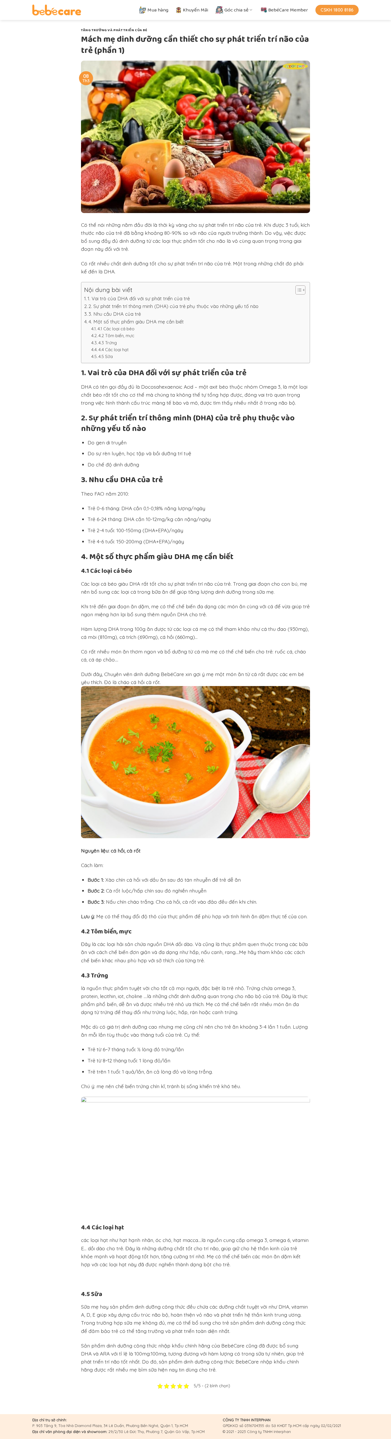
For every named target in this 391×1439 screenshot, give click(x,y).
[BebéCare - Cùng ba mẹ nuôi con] (56, 10)
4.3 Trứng (107, 342)
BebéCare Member (288, 10)
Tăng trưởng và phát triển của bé (114, 30)
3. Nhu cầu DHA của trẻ (114, 314)
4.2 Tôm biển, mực (116, 335)
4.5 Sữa (105, 356)
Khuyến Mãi (195, 10)
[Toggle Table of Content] (297, 290)
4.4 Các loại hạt (113, 349)
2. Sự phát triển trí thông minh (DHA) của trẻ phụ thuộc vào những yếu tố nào (173, 306)
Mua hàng (157, 10)
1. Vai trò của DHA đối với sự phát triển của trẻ (139, 298)
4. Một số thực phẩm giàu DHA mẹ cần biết (136, 322)
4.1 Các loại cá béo (116, 328)
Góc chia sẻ (236, 10)
